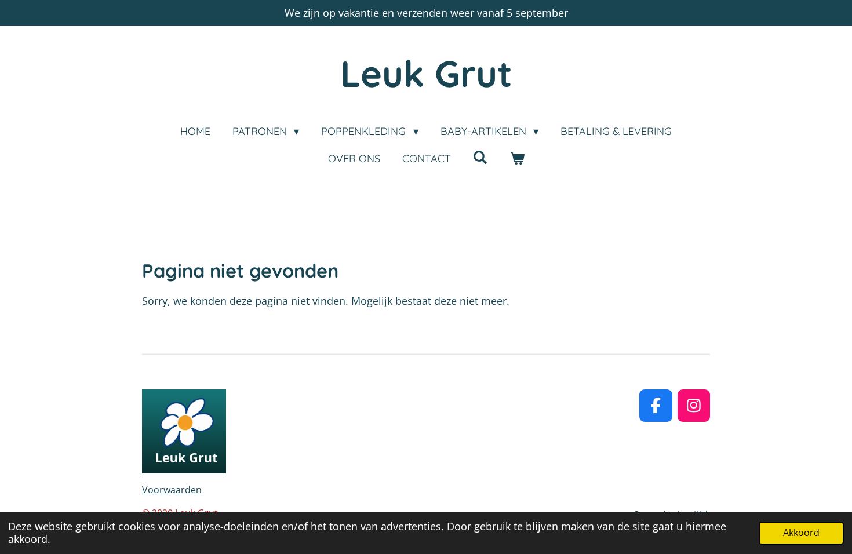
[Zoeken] (480, 157)
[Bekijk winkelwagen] (516, 158)
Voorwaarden (172, 489)
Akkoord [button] (801, 532)
